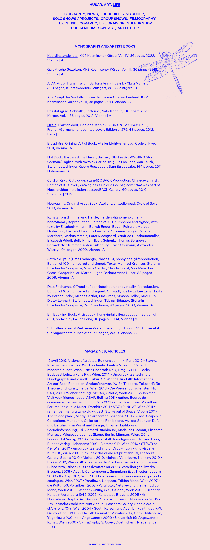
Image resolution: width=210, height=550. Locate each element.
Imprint (102, 544)
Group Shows (114, 19)
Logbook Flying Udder (122, 14)
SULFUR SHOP (139, 23)
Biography (74, 14)
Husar (96, 5)
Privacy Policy (114, 544)
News (92, 14)
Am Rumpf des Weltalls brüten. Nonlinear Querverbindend (93, 97)
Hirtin (51, 125)
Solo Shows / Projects (75, 19)
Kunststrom (56, 217)
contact (93, 544)
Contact (106, 28)
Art (107, 5)
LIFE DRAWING (112, 23)
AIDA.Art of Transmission (67, 83)
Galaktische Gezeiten (64, 69)
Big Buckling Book (61, 314)
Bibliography (84, 23)
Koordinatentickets (62, 56)
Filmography (142, 19)
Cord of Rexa (57, 180)
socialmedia (83, 28)
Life (116, 5)
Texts (62, 23)
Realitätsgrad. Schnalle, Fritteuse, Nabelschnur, (85, 111)
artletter (128, 28)
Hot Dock (54, 157)
